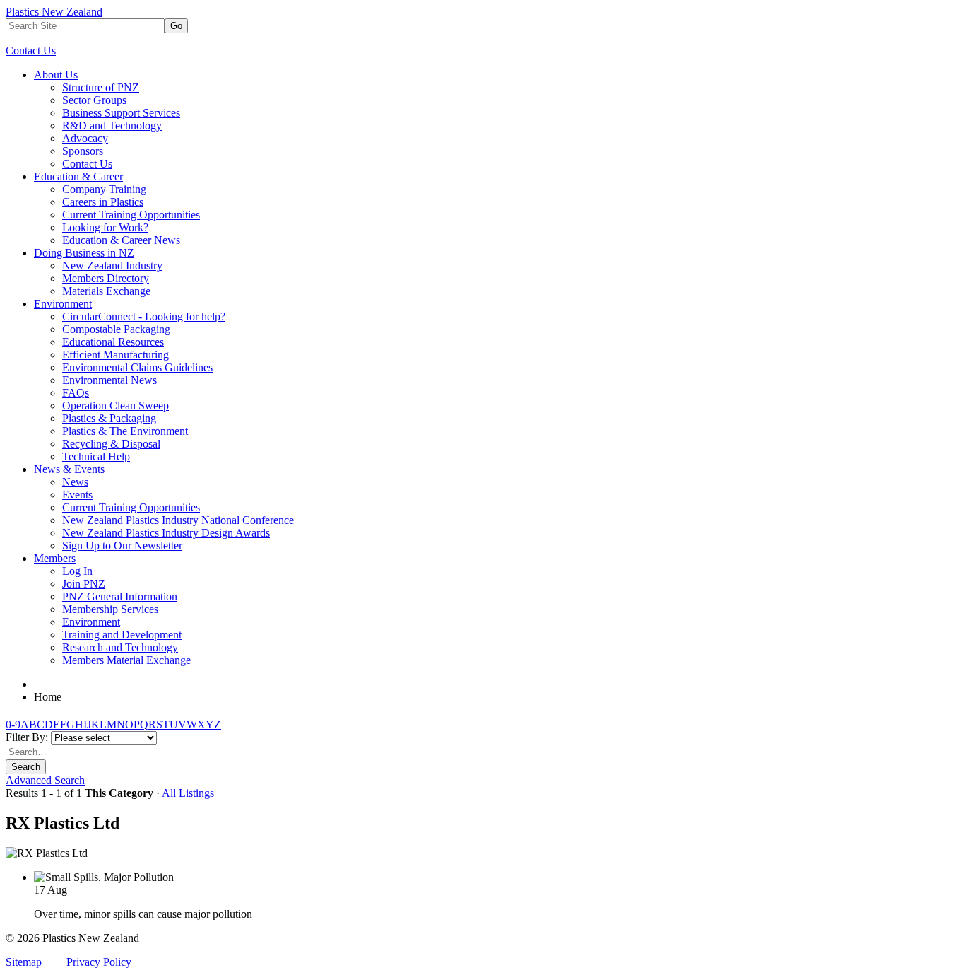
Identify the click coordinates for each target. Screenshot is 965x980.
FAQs (75, 393)
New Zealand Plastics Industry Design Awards (166, 533)
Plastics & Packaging (109, 418)
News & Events (69, 469)
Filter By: (28, 737)
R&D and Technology (112, 125)
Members (55, 558)
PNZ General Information (119, 596)
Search (25, 767)
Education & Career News (121, 240)
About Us (56, 75)
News (75, 482)
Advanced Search (45, 780)
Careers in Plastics (102, 202)
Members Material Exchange (126, 660)
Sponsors (82, 151)
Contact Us (31, 51)
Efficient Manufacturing (115, 355)
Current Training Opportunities (131, 215)
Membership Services (110, 609)
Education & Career (78, 176)
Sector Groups (94, 100)
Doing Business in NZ (84, 253)
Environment (63, 304)
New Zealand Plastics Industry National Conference (178, 520)
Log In (77, 571)
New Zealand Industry (112, 265)
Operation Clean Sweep (115, 405)
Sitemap (24, 962)
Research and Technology (120, 647)
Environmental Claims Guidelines (137, 367)
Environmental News (109, 380)
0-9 (13, 724)
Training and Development (122, 635)
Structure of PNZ (100, 87)
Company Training (104, 189)
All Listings (188, 793)
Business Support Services (121, 113)
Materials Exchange (106, 291)
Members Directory (105, 278)
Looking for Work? (105, 227)
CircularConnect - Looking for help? (143, 316)
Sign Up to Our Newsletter (122, 545)
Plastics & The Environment (125, 431)
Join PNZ (83, 584)
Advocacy (85, 138)
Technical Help (96, 456)
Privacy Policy (98, 962)
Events (77, 495)
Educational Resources (113, 342)
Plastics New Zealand (54, 12)
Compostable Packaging (116, 329)
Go (176, 26)
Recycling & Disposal (111, 444)
